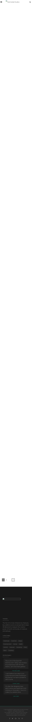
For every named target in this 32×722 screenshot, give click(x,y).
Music (17, 447)
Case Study (19, 312)
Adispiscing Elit (10, 401)
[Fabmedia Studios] (12, 2)
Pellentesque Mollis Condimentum (12, 124)
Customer (19, 264)
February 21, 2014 (10, 312)
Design (17, 33)
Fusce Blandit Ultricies (13, 444)
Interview (12, 647)
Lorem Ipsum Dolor (12, 309)
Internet (17, 128)
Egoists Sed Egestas (12, 553)
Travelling (19, 81)
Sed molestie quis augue (14, 488)
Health (20, 644)
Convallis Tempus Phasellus (11, 521)
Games (17, 174)
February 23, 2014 (9, 33)
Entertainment (19, 218)
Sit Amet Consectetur (13, 354)
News (17, 404)
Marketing (19, 491)
